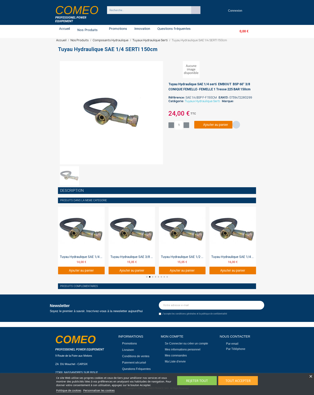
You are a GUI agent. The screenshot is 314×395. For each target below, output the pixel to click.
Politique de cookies (68, 390)
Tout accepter (238, 380)
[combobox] (147, 10)
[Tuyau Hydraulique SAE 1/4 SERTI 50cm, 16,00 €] (232, 240)
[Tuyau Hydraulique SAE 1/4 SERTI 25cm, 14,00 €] (81, 240)
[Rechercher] (196, 10)
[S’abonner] (259, 305)
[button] (238, 31)
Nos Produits (87, 30)
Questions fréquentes (174, 29)
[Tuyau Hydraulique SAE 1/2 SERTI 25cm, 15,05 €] (182, 240)
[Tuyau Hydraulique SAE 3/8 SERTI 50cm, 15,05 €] (131, 240)
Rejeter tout (197, 380)
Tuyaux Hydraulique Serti (202, 101)
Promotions (118, 29)
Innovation (142, 29)
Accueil (64, 29)
